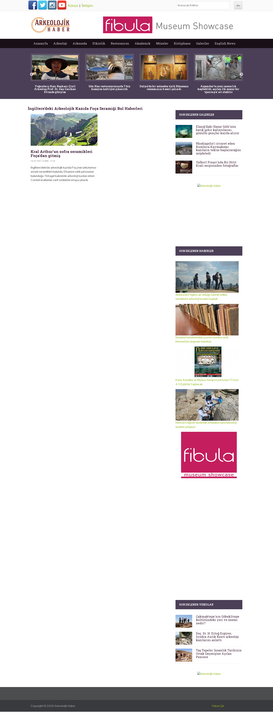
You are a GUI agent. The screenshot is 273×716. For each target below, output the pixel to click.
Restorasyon (120, 43)
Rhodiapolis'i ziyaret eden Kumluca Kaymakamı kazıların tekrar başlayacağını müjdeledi (218, 148)
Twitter (42, 5)
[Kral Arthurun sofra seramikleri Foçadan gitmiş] (64, 129)
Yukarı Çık (218, 706)
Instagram (52, 5)
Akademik (142, 43)
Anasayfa (40, 43)
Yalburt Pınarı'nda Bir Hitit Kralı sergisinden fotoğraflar (217, 163)
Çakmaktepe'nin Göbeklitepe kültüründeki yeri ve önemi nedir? (217, 619)
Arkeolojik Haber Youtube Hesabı (61, 5)
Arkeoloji (60, 43)
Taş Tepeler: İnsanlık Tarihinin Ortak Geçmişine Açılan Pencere (219, 653)
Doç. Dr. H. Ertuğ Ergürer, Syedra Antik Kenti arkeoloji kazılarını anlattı (217, 636)
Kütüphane (182, 43)
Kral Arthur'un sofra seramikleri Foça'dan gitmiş (61, 153)
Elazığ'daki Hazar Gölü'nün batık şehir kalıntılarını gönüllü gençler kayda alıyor (217, 130)
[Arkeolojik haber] (51, 23)
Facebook (32, 5)
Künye (73, 5)
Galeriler (202, 43)
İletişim (87, 5)
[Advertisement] (100, 217)
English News (225, 43)
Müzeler (162, 43)
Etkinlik (98, 43)
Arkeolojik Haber (65, 706)
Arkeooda (80, 43)
